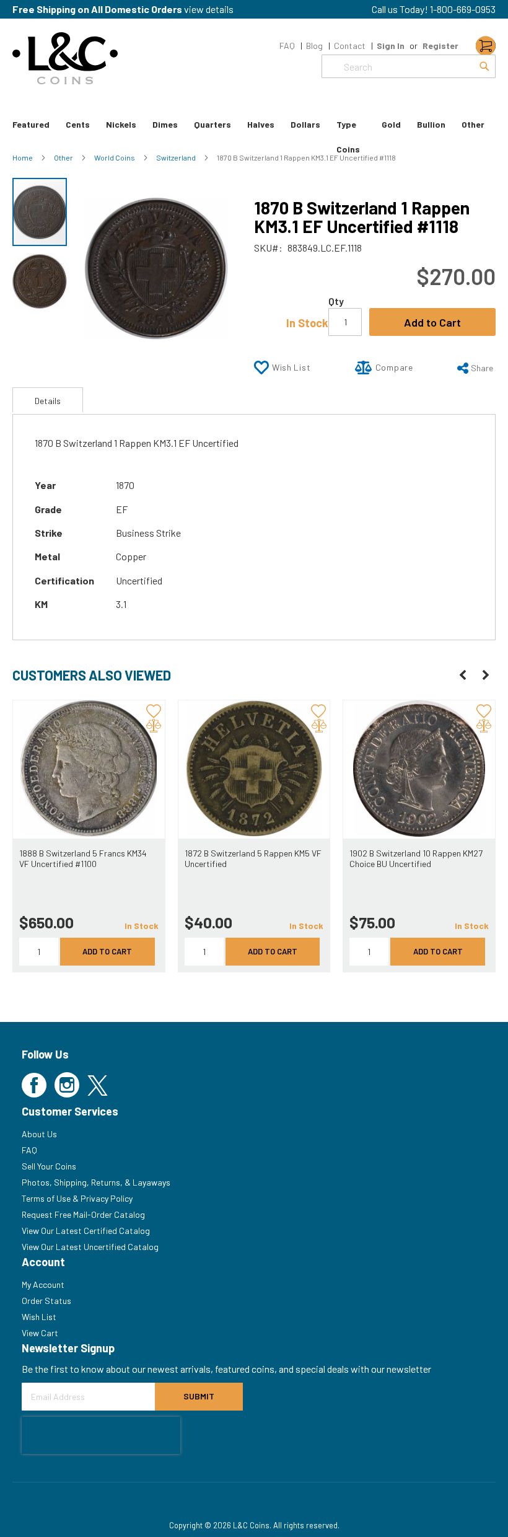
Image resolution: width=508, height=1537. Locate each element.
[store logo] (65, 58)
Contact (350, 45)
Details (48, 400)
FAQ (287, 45)
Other (64, 157)
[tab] (47, 399)
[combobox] (409, 66)
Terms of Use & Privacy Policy (77, 1198)
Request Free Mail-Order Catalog (83, 1214)
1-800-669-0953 (463, 9)
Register (440, 45)
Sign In (391, 45)
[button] (39, 280)
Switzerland (176, 157)
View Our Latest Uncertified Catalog (90, 1246)
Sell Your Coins (49, 1166)
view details (209, 9)
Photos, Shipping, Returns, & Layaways (96, 1182)
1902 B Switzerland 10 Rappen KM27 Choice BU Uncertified (416, 858)
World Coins (115, 157)
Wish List (39, 1316)
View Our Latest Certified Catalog (86, 1230)
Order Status (46, 1300)
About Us (39, 1134)
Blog (314, 45)
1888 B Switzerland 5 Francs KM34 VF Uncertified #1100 (83, 858)
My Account (43, 1284)
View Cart (40, 1333)
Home (23, 157)
